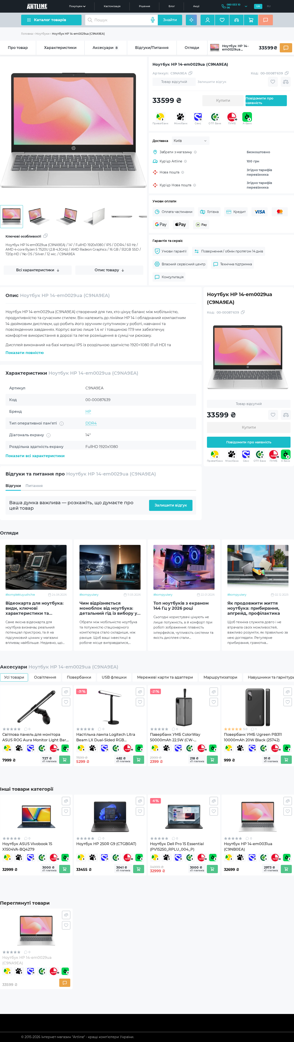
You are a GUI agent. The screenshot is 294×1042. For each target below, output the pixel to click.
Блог (172, 6)
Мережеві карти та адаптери (165, 677)
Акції (196, 6)
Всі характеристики (35, 270)
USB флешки (114, 677)
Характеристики (60, 47)
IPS (88, 458)
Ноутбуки (42, 33)
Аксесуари (105, 47)
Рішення (144, 6)
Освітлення (45, 677)
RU (269, 6)
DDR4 (91, 423)
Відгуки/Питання (152, 47)
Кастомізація (112, 6)
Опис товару (107, 270)
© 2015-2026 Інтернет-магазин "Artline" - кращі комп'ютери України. (77, 1037)
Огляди (192, 47)
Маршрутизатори (220, 677)
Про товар (18, 47)
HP (88, 411)
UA (258, 6)
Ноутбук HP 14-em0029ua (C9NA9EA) (78, 33)
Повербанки (79, 677)
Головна (27, 33)
